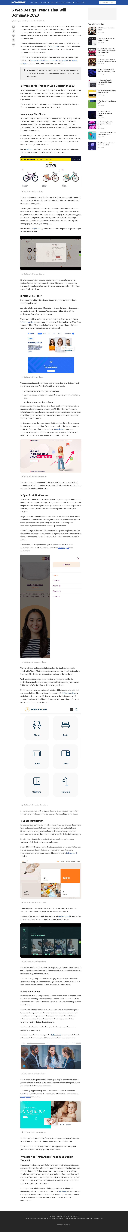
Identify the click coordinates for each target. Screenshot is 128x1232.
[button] (13, 27)
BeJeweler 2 (36, 228)
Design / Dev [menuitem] (33, 2)
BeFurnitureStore (69, 693)
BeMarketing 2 (60, 429)
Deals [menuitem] (83, 2)
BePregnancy (25, 1097)
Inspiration (54, 2)
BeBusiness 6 (56, 1035)
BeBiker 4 (29, 149)
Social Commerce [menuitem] (67, 2)
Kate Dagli (16, 21)
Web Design (25, 21)
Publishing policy (88, 1218)
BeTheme (54, 46)
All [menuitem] (77, 2)
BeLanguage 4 (63, 548)
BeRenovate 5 (71, 853)
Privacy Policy (98, 1218)
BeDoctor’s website (27, 322)
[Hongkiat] (19, 2)
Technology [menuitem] (44, 2)
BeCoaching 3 (64, 916)
